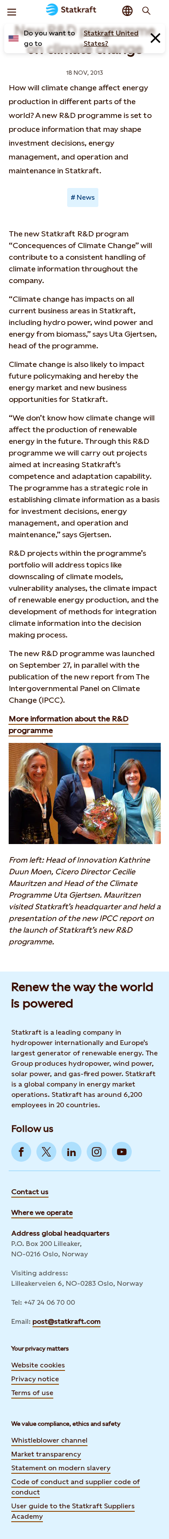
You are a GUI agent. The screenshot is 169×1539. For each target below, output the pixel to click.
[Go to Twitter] (46, 1152)
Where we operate (42, 1212)
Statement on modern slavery (60, 1468)
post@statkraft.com (66, 1321)
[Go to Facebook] (21, 1152)
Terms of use (32, 1393)
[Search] (146, 10)
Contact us (30, 1192)
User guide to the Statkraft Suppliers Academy (73, 1511)
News (86, 197)
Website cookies (38, 1365)
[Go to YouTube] (122, 1152)
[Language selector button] (127, 11)
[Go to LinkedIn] (71, 1152)
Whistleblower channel (49, 1440)
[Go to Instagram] (97, 1152)
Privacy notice (35, 1379)
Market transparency (46, 1454)
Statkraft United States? (111, 38)
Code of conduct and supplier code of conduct (75, 1487)
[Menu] (11, 11)
